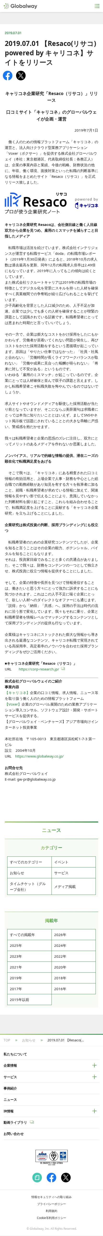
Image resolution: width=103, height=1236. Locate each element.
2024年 (60, 945)
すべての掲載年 (22, 934)
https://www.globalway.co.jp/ (39, 756)
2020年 (60, 967)
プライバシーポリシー (51, 1204)
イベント (61, 862)
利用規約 (51, 1211)
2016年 (60, 988)
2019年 (16, 977)
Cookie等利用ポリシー (51, 1218)
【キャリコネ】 (17, 692)
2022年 (60, 956)
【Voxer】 (13, 704)
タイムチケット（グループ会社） (28, 886)
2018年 (60, 977)
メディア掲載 (65, 886)
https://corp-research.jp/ (39, 669)
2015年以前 (19, 999)
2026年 (60, 934)
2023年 (16, 956)
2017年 (16, 988)
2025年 (16, 945)
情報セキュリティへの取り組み (51, 1197)
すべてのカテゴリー (26, 862)
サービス (61, 872)
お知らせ (17, 872)
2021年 (16, 967)
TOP (7, 1040)
